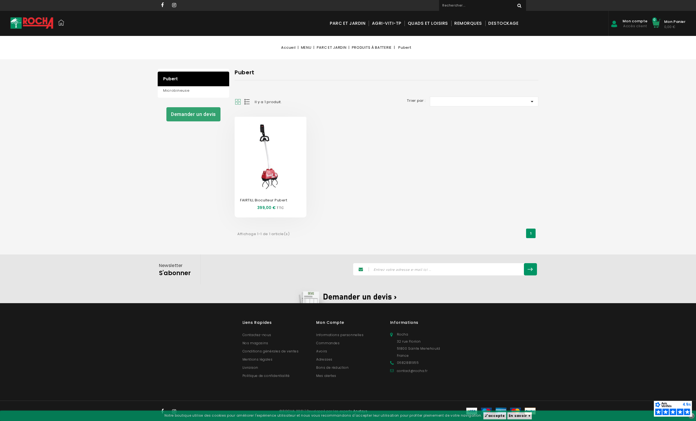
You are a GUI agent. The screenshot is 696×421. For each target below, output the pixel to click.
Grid (238, 102)
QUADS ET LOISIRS (428, 23)
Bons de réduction (332, 367)
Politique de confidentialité (266, 375)
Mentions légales (258, 359)
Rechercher (519, 5)
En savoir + (520, 415)
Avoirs (321, 351)
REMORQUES (468, 23)
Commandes (328, 343)
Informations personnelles (339, 335)
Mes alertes (326, 375)
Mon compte (330, 322)
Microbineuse (176, 90)
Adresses (324, 359)
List (247, 102)
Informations (404, 322)
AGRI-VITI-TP (386, 23)
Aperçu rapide (264, 146)
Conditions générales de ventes (271, 351)
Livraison (250, 367)
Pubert (170, 79)
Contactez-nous (257, 335)
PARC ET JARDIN (347, 23)
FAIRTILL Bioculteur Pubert (263, 200)
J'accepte (495, 415)
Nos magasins (255, 343)
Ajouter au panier (276, 163)
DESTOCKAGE (503, 23)
